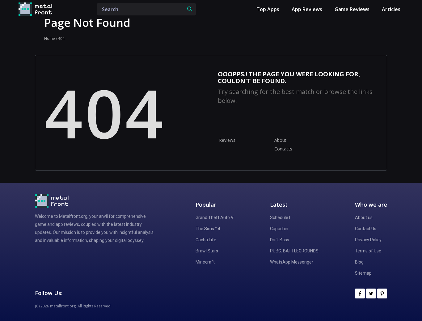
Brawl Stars (207, 250)
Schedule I (280, 217)
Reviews (227, 140)
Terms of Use (368, 250)
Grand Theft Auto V (215, 217)
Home (49, 38)
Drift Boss (279, 239)
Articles (391, 9)
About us (364, 217)
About (280, 140)
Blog (359, 262)
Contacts (283, 149)
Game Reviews (352, 9)
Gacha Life (206, 239)
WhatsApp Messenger (291, 262)
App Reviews (307, 9)
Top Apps (267, 9)
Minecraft (205, 262)
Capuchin (279, 228)
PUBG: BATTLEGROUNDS (294, 250)
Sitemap (363, 273)
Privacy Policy (368, 239)
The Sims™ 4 (208, 228)
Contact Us (365, 228)
